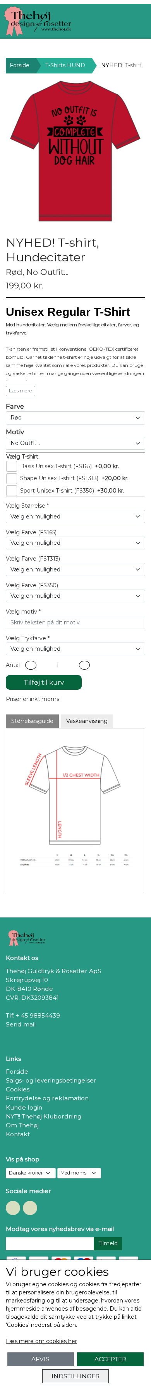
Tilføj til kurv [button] (44, 682)
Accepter (110, 1359)
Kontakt (18, 1134)
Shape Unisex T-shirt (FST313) (59, 478)
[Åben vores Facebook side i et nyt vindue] (13, 1208)
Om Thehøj (22, 1125)
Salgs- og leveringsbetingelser (51, 1080)
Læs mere (20, 391)
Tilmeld (108, 1243)
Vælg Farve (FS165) (31, 532)
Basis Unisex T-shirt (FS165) (56, 466)
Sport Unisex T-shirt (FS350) (57, 490)
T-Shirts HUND (65, 65)
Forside (19, 65)
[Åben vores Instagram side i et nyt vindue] (30, 1208)
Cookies (17, 1089)
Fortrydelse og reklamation (47, 1098)
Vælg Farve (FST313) (33, 558)
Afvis (40, 1359)
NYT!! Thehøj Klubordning (43, 1116)
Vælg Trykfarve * (28, 638)
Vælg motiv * (23, 611)
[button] (30, 665)
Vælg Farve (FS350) (32, 585)
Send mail (21, 1024)
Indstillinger (75, 1376)
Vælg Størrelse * (27, 505)
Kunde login (24, 1107)
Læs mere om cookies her (41, 1341)
